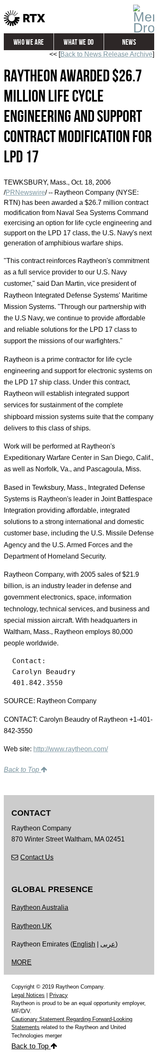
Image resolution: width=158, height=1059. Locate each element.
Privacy (58, 995)
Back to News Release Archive (106, 54)
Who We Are (28, 42)
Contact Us (37, 857)
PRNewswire (25, 192)
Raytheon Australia (39, 907)
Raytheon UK (31, 926)
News (129, 42)
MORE (21, 962)
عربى (107, 944)
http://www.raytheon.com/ (70, 749)
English (83, 944)
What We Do (79, 42)
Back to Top (22, 769)
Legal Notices (28, 995)
